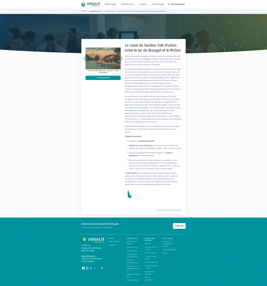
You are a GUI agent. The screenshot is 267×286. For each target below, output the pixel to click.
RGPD (165, 253)
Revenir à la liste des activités (169, 210)
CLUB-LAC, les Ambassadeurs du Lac (133, 268)
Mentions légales (169, 250)
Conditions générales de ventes (168, 244)
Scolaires (143, 4)
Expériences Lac (127, 4)
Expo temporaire (151, 262)
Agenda (148, 243)
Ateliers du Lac (132, 247)
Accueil (83, 11)
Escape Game (132, 251)
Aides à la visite (132, 280)
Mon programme (178, 4)
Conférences (109, 11)
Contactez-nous (103, 78)
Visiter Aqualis (110, 4)
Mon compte (150, 253)
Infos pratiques (158, 4)
